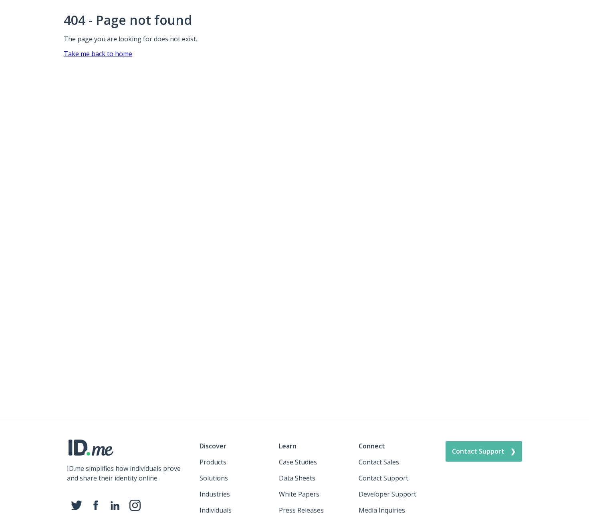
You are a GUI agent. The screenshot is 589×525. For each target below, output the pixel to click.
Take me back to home (98, 53)
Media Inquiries (382, 510)
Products (213, 462)
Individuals (216, 510)
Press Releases (301, 510)
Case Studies (298, 462)
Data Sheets (297, 478)
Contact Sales (379, 462)
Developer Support (387, 494)
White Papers (299, 494)
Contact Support (383, 478)
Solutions (214, 478)
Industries (215, 494)
